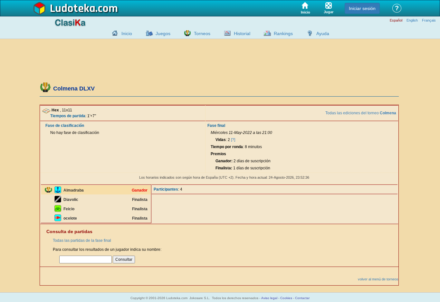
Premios (218, 154)
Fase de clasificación (64, 125)
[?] (233, 139)
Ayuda (322, 33)
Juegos (163, 33)
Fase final (216, 125)
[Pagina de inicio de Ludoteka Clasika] (113, 33)
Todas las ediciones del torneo (360, 113)
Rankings (283, 33)
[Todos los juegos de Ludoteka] (147, 33)
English (412, 20)
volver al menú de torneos (378, 279)
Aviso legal (269, 298)
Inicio (126, 33)
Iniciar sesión (362, 8)
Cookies (286, 298)
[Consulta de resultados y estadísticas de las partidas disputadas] (226, 33)
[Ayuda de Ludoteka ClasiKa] (308, 33)
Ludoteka (72, 8)
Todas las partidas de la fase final (82, 240)
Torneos (202, 33)
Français (429, 20)
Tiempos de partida (67, 116)
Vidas (220, 139)
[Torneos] (186, 33)
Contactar (302, 298)
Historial (242, 33)
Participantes (166, 189)
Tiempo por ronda (227, 147)
